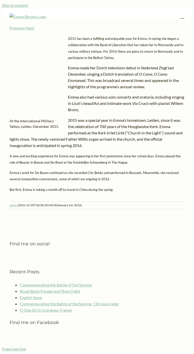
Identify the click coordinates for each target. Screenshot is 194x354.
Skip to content (15, 5)
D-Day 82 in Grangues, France (46, 310)
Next (30, 27)
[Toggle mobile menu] (182, 16)
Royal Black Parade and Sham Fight (50, 291)
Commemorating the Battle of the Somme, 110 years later (69, 303)
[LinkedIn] (17, 257)
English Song (31, 297)
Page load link (14, 348)
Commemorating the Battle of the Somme (56, 284)
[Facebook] (11, 257)
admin (14, 205)
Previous (17, 27)
